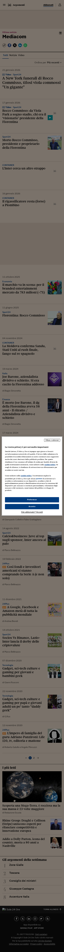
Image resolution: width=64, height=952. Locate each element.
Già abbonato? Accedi (32, 512)
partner (39, 479)
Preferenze (32, 500)
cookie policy (49, 465)
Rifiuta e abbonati (52, 440)
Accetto (32, 506)
